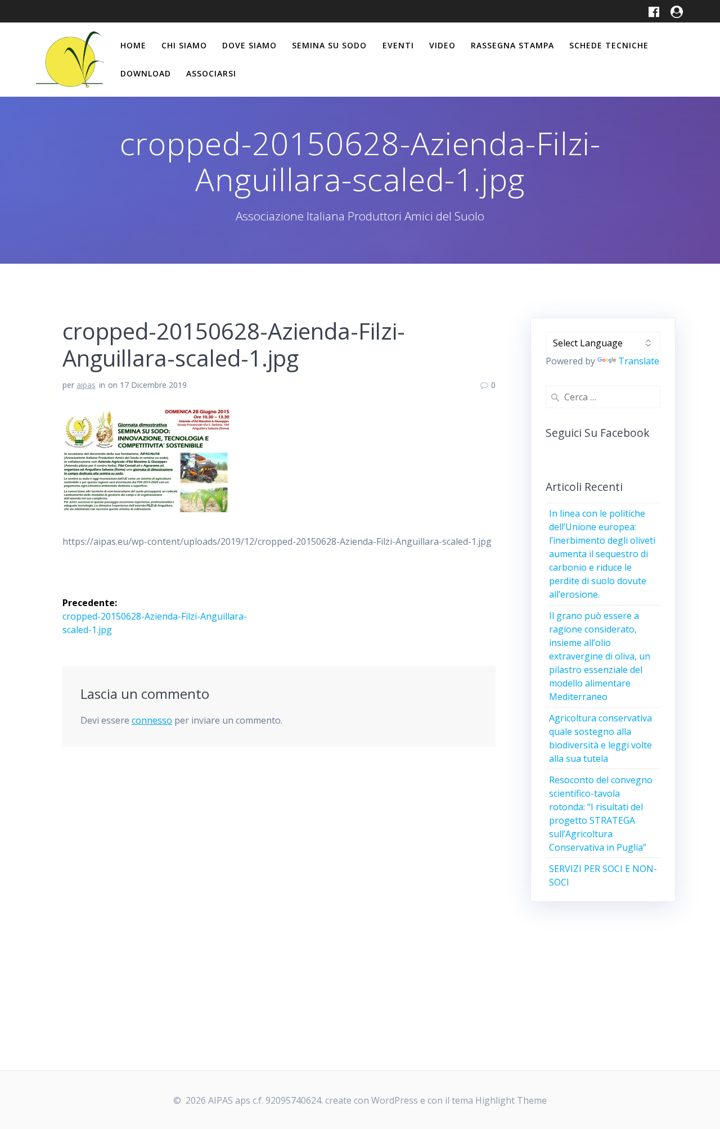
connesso (152, 720)
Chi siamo (184, 45)
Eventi (398, 45)
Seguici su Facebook (598, 432)
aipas (86, 385)
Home (133, 45)
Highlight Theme (511, 1100)
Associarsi (211, 73)
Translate (638, 361)
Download (145, 73)
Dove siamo (249, 45)
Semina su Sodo (329, 45)
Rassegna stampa (512, 45)
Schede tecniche (609, 45)
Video (442, 45)
